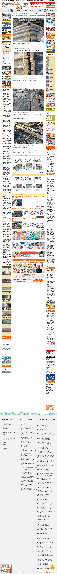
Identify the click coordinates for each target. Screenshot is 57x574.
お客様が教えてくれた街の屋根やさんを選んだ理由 (10, 438)
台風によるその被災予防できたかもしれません (51, 232)
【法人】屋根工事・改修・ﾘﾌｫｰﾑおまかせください (51, 336)
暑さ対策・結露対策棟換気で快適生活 (43, 494)
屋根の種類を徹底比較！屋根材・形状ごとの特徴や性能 (46, 455)
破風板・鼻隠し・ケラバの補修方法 (43, 469)
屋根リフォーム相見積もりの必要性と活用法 (27, 458)
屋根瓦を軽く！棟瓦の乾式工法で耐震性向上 (50, 241)
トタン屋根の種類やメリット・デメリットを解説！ (45, 461)
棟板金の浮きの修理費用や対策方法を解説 (7, 104)
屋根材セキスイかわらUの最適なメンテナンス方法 (51, 216)
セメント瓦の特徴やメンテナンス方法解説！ (7, 136)
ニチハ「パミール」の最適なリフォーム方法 (44, 433)
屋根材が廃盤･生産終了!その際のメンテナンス (7, 213)
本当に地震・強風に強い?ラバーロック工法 (7, 158)
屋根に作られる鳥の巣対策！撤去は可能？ (27, 484)
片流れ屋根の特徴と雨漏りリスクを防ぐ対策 (7, 167)
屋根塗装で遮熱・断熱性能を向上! (50, 255)
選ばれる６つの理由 (6, 423)
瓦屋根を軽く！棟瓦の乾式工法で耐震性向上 (44, 500)
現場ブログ (16, 13)
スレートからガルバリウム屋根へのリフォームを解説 (51, 152)
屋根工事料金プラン (23, 425)
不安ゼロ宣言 (5, 425)
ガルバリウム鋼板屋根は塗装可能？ (51, 157)
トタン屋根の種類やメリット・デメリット (50, 204)
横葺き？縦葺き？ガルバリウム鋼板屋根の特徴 (51, 166)
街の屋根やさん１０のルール (7, 424)
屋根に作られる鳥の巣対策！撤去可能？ (51, 328)
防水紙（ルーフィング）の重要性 (43, 529)
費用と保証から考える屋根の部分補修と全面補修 (27, 463)
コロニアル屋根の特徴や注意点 (49, 202)
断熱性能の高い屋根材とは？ (5, 252)
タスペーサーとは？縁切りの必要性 (6, 118)
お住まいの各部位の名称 (41, 483)
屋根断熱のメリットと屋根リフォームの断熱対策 (7, 254)
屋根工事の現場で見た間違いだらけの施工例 (50, 248)
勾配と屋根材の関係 (6, 181)
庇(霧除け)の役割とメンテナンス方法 (6, 148)
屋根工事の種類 (50, 54)
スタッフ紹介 (5, 342)
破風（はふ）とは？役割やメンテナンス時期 (7, 264)
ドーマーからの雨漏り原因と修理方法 (6, 247)
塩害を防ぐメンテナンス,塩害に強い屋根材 (7, 208)
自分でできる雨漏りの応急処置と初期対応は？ (51, 257)
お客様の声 (25, 10)
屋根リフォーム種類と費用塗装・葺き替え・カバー (51, 195)
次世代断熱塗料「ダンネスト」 (49, 253)
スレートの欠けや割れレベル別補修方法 (50, 200)
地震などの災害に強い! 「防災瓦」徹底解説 (50, 246)
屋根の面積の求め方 (6, 160)
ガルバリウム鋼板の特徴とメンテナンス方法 (7, 229)
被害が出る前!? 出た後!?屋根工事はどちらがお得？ (51, 282)
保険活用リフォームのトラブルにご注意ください (51, 298)
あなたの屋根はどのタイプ (42, 424)
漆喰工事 (51, 65)
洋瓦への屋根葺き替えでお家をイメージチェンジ (7, 215)
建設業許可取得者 (6, 344)
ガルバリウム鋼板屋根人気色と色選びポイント (51, 161)
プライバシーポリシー (6, 349)
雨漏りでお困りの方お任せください (26, 428)
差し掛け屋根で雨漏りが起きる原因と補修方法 (44, 554)
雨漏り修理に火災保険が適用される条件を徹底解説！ (45, 568)
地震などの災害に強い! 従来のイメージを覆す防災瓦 (45, 503)
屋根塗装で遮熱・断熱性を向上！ (43, 496)
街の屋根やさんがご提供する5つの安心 (12, 10)
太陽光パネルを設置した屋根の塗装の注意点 (51, 209)
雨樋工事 (51, 69)
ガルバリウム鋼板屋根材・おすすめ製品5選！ (44, 442)
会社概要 (51, 10)
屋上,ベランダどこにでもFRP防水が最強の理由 (7, 128)
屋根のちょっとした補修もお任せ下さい (26, 429)
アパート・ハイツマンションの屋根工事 (50, 332)
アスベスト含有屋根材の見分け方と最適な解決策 (7, 192)
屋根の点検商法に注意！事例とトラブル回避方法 (51, 288)
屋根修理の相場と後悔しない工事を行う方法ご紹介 (28, 455)
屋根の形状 (4, 165)
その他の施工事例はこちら (41, 172)
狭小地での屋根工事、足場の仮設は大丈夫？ (44, 438)
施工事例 (18, 10)
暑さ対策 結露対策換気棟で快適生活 (6, 176)
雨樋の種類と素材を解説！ (24, 485)
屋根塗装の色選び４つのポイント (49, 250)
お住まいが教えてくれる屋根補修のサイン (51, 188)
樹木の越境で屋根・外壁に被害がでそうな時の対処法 (51, 295)
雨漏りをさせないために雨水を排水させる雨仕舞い (45, 555)
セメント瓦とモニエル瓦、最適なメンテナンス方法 (45, 465)
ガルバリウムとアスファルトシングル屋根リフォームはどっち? (7, 218)
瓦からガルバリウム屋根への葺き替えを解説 (51, 154)
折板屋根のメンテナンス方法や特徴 (43, 462)
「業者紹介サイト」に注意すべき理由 (50, 300)
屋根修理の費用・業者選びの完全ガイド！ (7, 94)
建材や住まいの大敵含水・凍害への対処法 (6, 179)
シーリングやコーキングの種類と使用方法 (7, 151)
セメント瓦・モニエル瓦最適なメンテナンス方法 (7, 138)
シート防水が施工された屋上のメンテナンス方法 (7, 123)
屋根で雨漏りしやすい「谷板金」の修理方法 (6, 186)
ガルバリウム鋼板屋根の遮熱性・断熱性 (51, 159)
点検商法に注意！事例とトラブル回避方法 (27, 432)
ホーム (5, 10)
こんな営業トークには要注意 (50, 284)
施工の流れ (32, 10)
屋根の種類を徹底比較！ (49, 193)
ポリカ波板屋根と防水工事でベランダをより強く (51, 321)
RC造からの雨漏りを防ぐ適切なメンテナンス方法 (7, 242)
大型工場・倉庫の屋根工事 (24, 446)
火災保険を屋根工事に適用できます (26, 442)
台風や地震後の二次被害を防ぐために (51, 239)
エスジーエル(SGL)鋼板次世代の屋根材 (7, 226)
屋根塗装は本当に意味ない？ (6, 96)
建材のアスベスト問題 (6, 194)
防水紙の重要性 (5, 196)
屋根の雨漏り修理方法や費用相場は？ (7, 239)
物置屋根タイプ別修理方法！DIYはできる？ (50, 314)
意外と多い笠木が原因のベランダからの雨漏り (7, 113)
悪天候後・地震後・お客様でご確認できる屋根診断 (45, 426)
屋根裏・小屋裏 (5, 174)
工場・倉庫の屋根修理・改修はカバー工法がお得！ (51, 318)
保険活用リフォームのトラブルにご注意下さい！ (45, 543)
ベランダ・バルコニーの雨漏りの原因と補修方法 (7, 133)
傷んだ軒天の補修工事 (41, 520)
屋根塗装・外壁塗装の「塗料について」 (44, 428)
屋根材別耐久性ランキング (6, 205)
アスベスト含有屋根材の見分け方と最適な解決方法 (45, 504)
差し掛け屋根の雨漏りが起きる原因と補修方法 (7, 172)
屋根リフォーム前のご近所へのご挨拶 (50, 275)
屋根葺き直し (52, 77)
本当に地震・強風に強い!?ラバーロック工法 (44, 551)
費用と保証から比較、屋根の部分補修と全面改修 (51, 186)
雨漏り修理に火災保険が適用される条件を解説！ (51, 260)
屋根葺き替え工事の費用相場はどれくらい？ (51, 183)
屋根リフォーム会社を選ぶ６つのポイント (51, 227)
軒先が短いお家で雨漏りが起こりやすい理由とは (7, 190)
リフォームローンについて (24, 460)
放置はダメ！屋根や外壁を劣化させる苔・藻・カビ (45, 547)
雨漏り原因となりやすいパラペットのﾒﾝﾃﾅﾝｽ (7, 126)
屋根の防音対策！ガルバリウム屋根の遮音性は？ (51, 171)
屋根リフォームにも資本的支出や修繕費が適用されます (28, 462)
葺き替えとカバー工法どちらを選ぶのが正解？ (51, 190)
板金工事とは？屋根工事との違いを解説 (7, 101)
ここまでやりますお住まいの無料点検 (45, 10)
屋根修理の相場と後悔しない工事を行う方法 (50, 181)
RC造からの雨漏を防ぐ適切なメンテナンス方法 (45, 511)
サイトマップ (5, 354)
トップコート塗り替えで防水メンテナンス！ (7, 262)
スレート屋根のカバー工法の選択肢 (51, 197)
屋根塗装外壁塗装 (51, 85)
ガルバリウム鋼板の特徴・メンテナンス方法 (44, 508)
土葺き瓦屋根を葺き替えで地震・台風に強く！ (7, 141)
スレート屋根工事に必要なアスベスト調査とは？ (7, 259)
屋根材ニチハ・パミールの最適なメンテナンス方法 (51, 214)
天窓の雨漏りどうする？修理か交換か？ (7, 249)
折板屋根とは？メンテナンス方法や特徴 (51, 207)
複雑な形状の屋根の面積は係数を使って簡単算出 (45, 491)
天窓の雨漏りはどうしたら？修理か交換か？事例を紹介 (46, 470)
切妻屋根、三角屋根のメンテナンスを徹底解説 (7, 170)
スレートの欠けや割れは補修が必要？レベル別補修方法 (46, 460)
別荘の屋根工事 (49, 334)
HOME (13, 13)
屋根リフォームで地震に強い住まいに (26, 441)
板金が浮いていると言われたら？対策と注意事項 (51, 291)
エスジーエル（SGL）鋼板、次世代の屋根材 (44, 539)
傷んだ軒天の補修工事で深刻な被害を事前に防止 (7, 116)
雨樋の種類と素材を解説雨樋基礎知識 (7, 257)
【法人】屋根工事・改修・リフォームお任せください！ (28, 450)
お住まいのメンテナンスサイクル (43, 524)
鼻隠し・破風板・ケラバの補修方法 (7, 108)
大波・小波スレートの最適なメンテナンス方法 (7, 146)
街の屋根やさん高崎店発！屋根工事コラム (9, 439)
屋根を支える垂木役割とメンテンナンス (6, 237)
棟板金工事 (51, 81)
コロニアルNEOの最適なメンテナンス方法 (51, 218)
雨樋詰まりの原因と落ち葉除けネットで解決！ (51, 325)
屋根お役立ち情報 (49, 229)
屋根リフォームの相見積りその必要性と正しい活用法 (51, 272)
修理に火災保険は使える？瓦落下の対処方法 (51, 236)
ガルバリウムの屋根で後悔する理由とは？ (6, 224)
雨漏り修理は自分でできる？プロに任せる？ (7, 99)
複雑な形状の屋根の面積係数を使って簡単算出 (7, 163)
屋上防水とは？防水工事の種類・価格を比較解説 (7, 131)
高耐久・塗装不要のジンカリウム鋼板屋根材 (7, 231)
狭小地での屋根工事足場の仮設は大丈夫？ (50, 221)
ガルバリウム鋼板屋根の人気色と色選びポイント (45, 451)
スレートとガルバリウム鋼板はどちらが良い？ (51, 150)
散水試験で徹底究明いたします (25, 438)
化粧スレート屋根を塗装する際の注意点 (50, 211)
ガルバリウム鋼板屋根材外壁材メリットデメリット (51, 168)
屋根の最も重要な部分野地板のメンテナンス (6, 198)
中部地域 (4, 369)
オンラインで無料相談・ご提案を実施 (26, 423)
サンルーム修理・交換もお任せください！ (51, 316)
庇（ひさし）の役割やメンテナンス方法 (7, 244)
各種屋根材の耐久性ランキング (42, 533)
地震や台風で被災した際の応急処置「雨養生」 (7, 156)
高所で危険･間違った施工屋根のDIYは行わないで (7, 234)
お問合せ (4, 449)
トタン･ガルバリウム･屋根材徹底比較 (6, 221)
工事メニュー (38, 10)
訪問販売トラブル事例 (50, 286)
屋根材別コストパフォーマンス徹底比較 (7, 203)
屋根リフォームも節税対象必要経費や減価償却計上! (51, 339)
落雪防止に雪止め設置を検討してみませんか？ (27, 476)
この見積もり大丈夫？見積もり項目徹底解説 (50, 279)
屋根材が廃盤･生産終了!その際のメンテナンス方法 (45, 479)
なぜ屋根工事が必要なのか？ (51, 176)
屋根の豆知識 (5, 200)
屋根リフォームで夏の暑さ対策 (25, 445)
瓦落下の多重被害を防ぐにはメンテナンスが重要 (51, 234)
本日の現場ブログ (5, 437)
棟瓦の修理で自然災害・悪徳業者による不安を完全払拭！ (46, 482)
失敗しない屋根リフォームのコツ (50, 179)
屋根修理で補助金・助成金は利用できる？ (50, 264)
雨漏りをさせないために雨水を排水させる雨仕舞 (7, 183)
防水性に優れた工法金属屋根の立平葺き (6, 153)
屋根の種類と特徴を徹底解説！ (6, 90)
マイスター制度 (5, 429)
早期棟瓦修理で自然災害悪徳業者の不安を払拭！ (7, 143)
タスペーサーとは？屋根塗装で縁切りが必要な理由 (45, 475)
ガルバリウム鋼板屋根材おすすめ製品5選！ (51, 164)
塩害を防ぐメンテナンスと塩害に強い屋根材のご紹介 (45, 546)
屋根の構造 (4, 106)
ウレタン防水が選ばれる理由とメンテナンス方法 (7, 121)
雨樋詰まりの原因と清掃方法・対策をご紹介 (27, 481)
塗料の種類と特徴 (50, 348)
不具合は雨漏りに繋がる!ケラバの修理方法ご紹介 (7, 111)
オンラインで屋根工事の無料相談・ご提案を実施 (51, 270)
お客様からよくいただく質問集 (42, 430)
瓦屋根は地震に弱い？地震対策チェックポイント (51, 243)
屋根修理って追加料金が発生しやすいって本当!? (51, 293)
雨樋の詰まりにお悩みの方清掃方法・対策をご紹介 (51, 323)
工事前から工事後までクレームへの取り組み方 (51, 277)
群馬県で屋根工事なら (6, 347)
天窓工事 (51, 89)
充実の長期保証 (5, 428)
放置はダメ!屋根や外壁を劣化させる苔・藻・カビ (7, 210)
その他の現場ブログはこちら (40, 229)
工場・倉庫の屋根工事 (50, 329)
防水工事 (51, 73)
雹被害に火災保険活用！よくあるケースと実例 (51, 262)
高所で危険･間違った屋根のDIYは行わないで (44, 512)
